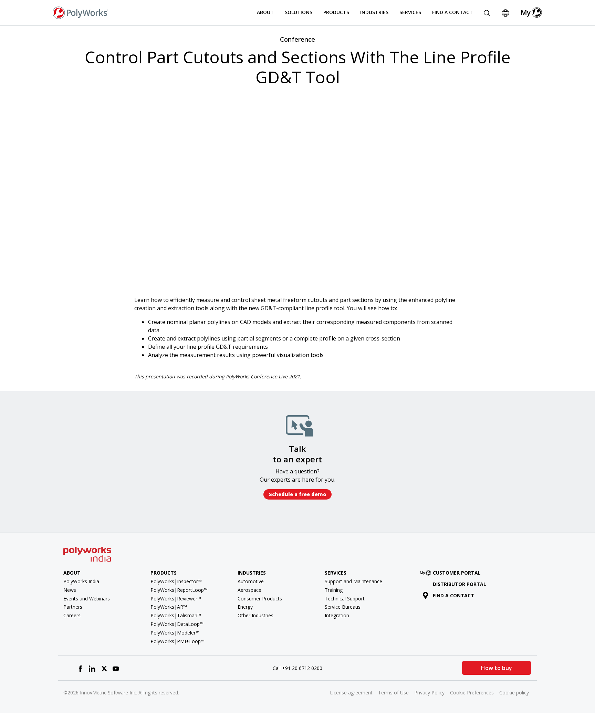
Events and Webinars (86, 598)
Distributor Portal (459, 584)
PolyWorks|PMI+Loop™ (177, 641)
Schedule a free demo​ (297, 494)
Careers (72, 615)
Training (334, 590)
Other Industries (255, 615)
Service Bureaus (343, 607)
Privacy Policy (429, 692)
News (69, 590)
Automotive (251, 581)
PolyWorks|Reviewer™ (175, 598)
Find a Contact (452, 12)
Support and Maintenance (353, 581)
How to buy (496, 668)
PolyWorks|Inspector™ (176, 581)
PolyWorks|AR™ (168, 607)
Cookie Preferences (472, 692)
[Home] (80, 12)
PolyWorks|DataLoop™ (176, 624)
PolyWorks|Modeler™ (174, 632)
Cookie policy (514, 692)
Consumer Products (260, 598)
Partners (72, 607)
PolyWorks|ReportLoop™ (179, 590)
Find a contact (453, 595)
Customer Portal (457, 572)
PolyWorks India (81, 581)
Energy (245, 607)
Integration (337, 615)
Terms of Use (393, 692)
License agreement (351, 692)
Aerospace (249, 590)
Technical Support (345, 598)
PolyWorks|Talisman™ (175, 615)
